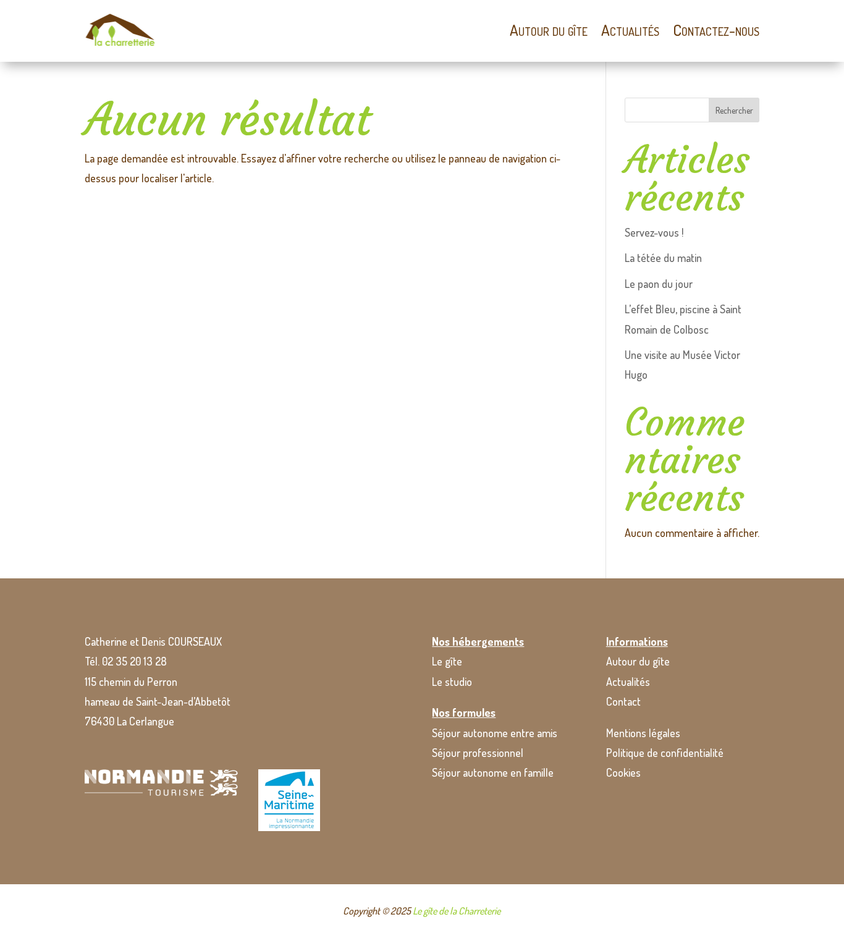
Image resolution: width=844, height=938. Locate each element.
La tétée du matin (663, 257)
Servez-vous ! (654, 232)
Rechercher (734, 110)
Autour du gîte (549, 30)
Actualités (630, 30)
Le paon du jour (659, 283)
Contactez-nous (716, 30)
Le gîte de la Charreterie (456, 911)
